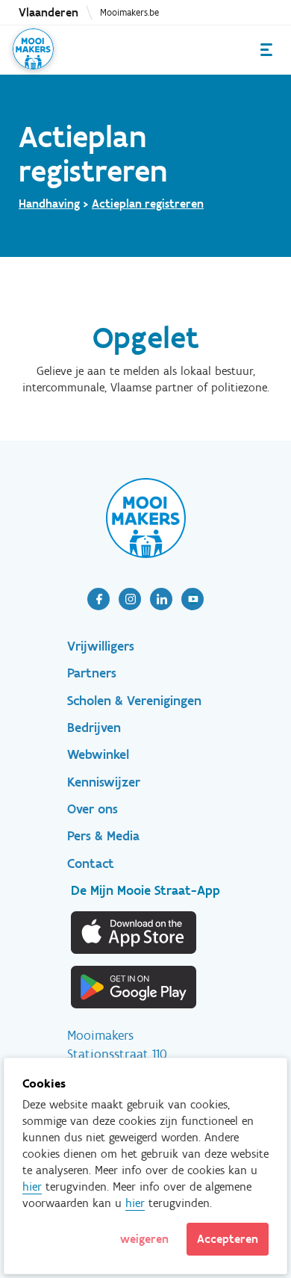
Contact (90, 863)
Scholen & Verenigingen (134, 700)
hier (32, 1186)
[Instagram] (130, 599)
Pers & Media (103, 836)
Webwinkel (98, 754)
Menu (266, 49)
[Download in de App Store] (134, 932)
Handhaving (49, 203)
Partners (91, 673)
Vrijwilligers (100, 646)
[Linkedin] (161, 599)
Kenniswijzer (103, 782)
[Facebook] (98, 599)
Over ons (92, 809)
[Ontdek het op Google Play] (134, 987)
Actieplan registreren (148, 203)
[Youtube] (192, 599)
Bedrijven (94, 727)
